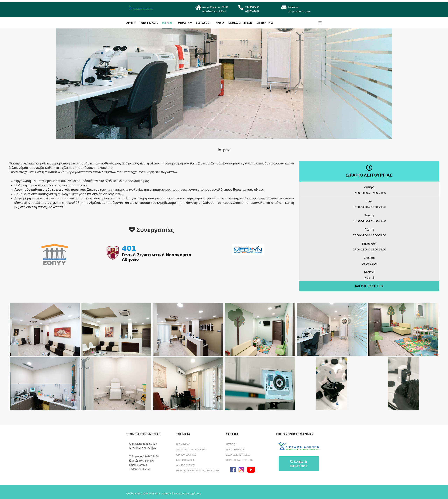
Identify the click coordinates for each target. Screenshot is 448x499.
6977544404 (146, 460)
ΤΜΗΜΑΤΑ (183, 22)
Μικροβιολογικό (186, 459)
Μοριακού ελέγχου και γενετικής (197, 470)
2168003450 (151, 456)
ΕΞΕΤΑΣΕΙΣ (202, 22)
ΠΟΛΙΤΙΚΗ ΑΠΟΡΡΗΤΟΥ (239, 459)
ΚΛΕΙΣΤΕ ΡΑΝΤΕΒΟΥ (369, 286)
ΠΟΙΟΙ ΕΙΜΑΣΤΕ (148, 22)
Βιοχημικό (183, 444)
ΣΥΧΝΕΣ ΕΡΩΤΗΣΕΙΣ (240, 22)
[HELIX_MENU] (320, 22)
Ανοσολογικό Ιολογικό (191, 449)
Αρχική (130, 22)
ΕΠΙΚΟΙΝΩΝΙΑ (265, 22)
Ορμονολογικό (186, 454)
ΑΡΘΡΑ (220, 22)
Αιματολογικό (185, 465)
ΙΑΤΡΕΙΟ (167, 22)
